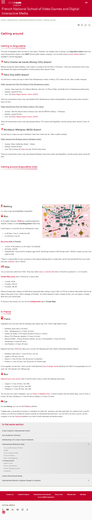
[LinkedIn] (13, 509)
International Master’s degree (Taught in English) (21, 481)
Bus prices (5, 242)
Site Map (83, 494)
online (23, 149)
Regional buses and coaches (11, 379)
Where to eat (8, 463)
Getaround (18, 416)
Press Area (59, 494)
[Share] (89, 25)
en (86, 3)
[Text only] (82, 25)
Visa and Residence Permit (13, 448)
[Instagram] (22, 509)
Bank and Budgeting (11, 458)
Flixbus (34, 394)
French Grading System (12, 468)
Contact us (10, 494)
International (12, 20)
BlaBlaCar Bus (45, 394)
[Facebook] (2, 509)
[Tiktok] (27, 509)
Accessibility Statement (46, 497)
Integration (7, 471)
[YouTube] (7, 509)
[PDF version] (86, 25)
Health (6, 450)
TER (16, 349)
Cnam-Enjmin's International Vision (16, 431)
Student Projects (23, 494)
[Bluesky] (18, 509)
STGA (19, 221)
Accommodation (9, 455)
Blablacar (28, 406)
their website (74, 54)
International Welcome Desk (30, 20)
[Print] (79, 25)
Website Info (71, 494)
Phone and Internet (10, 466)
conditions (10, 262)
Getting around (49, 20)
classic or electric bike (47, 272)
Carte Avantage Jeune (50, 366)
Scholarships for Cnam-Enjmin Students (18, 440)
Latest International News (12, 476)
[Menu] (3, 2)
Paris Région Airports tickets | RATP (24, 94)
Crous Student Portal (11, 453)
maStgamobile (35, 301)
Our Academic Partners (11, 435)
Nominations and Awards (42, 494)
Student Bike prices (8, 277)
